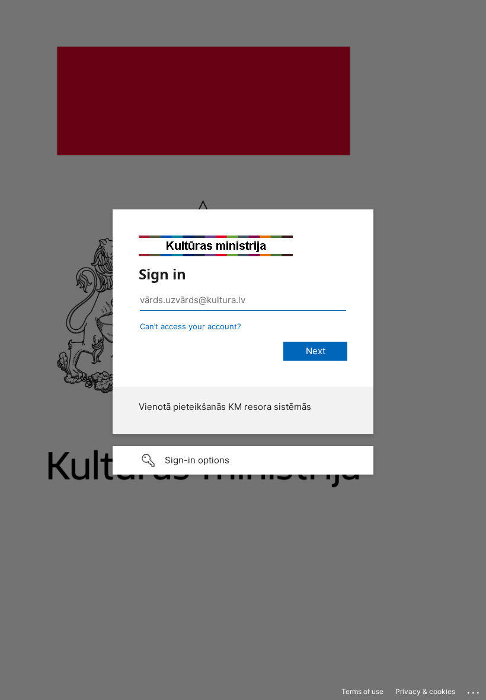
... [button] (474, 690)
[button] (243, 460)
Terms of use (362, 691)
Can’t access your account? (190, 326)
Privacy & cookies (425, 691)
